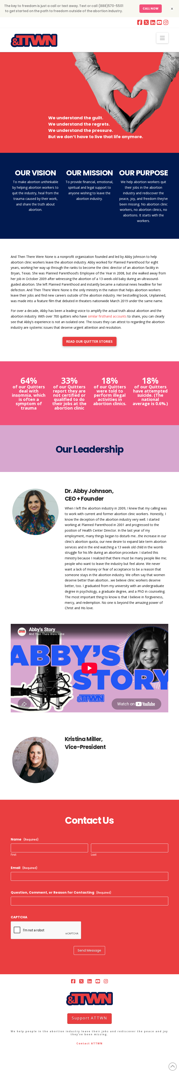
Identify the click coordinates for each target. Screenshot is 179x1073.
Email (24, 867)
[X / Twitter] (146, 22)
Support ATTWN (89, 1018)
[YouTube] (159, 22)
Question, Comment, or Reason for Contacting (61, 892)
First (13, 855)
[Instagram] (165, 22)
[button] (162, 38)
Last (93, 855)
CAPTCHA (19, 917)
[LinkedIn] (152, 22)
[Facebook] (139, 22)
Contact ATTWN (89, 1043)
